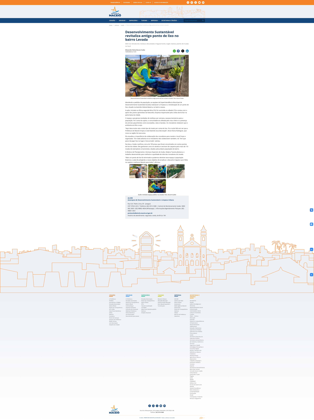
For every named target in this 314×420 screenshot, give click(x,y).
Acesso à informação (161, 2)
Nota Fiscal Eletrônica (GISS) (115, 311)
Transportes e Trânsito (196, 397)
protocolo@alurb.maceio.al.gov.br (140, 213)
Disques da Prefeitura (115, 319)
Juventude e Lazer (195, 374)
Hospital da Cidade (114, 325)
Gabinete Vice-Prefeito (196, 331)
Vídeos (176, 312)
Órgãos (192, 376)
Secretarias (193, 300)
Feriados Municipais (114, 304)
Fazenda (192, 319)
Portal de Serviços (114, 318)
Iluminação (193, 393)
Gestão (192, 302)
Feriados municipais (131, 300)
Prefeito (111, 300)
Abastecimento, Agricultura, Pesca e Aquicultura (195, 357)
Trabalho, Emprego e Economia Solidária (195, 361)
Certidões (144, 307)
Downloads (177, 307)
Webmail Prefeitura (131, 311)
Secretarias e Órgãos (169, 20)
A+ (311, 249)
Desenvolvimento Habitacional (194, 325)
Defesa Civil (193, 383)
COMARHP (193, 381)
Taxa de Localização (146, 306)
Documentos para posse (132, 316)
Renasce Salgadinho (195, 398)
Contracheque (130, 306)
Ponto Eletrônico (130, 312)
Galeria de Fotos (178, 300)
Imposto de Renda (131, 307)
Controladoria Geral (195, 311)
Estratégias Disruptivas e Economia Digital (196, 347)
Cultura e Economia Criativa (195, 313)
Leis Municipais (113, 323)
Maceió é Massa (162, 299)
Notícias (111, 314)
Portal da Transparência (115, 307)
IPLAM (191, 395)
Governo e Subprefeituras (197, 321)
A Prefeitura (112, 299)
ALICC (191, 378)
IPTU (142, 304)
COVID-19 (148, 2)
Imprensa (177, 316)
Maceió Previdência (195, 388)
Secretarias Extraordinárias (197, 367)
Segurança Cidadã (195, 345)
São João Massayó (162, 300)
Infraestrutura (194, 323)
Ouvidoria (126, 2)
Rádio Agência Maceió (180, 306)
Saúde (191, 335)
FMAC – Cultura (194, 316)
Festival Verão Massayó (164, 302)
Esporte (192, 366)
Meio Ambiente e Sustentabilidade (194, 390)
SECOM (176, 299)
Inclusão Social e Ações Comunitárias (196, 371)
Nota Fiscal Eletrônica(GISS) (148, 309)
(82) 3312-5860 (160, 412)
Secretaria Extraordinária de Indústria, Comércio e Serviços (197, 341)
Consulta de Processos (132, 309)
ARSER (191, 379)
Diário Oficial (137, 2)
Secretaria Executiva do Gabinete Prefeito (196, 337)
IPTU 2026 (112, 309)
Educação (192, 318)
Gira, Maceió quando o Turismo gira (164, 305)
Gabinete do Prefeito (195, 330)
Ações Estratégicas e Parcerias (195, 305)
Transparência (115, 2)
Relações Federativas (195, 328)
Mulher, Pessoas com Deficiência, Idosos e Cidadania (195, 352)
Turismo (192, 364)
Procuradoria (193, 333)
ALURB (130, 198)
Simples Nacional (146, 312)
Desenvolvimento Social (196, 307)
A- (311, 275)
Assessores (177, 304)
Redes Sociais (113, 321)
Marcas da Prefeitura (180, 314)
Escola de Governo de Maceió (196, 385)
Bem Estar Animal (195, 369)
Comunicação (193, 309)
